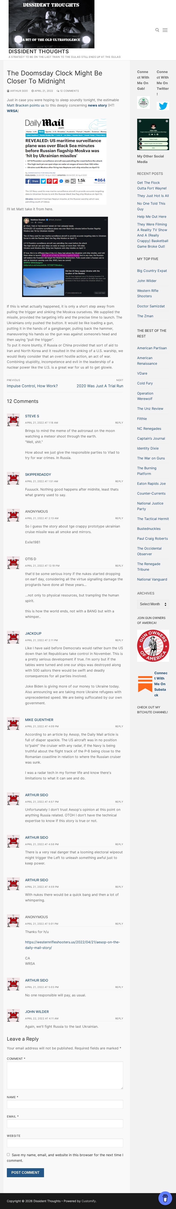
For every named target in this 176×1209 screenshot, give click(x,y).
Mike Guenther (39, 720)
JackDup (33, 633)
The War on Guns (151, 458)
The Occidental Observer (149, 551)
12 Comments (69, 90)
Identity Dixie (148, 448)
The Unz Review (150, 408)
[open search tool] (157, 30)
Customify (89, 1201)
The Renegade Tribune (148, 567)
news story (97, 105)
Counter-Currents (151, 493)
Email (13, 1116)
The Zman (145, 316)
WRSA (12, 111)
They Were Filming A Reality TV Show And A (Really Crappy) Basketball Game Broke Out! (152, 235)
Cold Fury (145, 383)
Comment (16, 1058)
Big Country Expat (152, 270)
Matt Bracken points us (25, 105)
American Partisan (152, 348)
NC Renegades (149, 428)
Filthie (142, 418)
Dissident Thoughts (39, 51)
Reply (119, 422)
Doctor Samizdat (151, 306)
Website (14, 1135)
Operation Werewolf (145, 396)
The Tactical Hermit (153, 519)
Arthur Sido (19, 90)
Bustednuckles (149, 528)
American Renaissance (147, 361)
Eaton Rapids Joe (151, 483)
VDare (142, 373)
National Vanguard (152, 579)
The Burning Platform (146, 471)
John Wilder (37, 1011)
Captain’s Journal (151, 438)
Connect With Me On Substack (160, 684)
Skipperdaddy (38, 474)
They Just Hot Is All (153, 196)
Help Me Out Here (151, 216)
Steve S (32, 416)
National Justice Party (150, 506)
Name (12, 1097)
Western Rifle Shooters (147, 293)
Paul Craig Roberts (152, 538)
